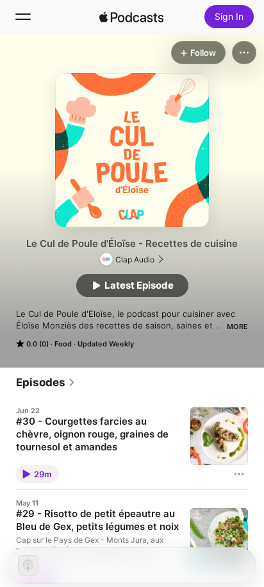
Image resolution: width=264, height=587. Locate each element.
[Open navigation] (23, 17)
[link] (46, 382)
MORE (237, 326)
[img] (131, 16)
